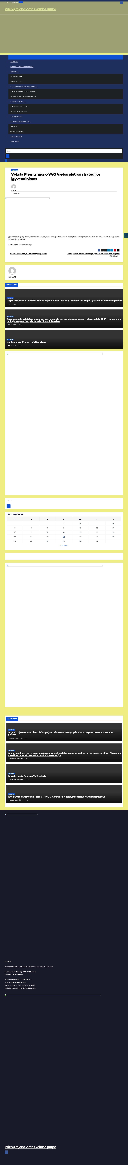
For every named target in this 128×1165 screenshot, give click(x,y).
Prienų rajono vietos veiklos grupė (30, 9)
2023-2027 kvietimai (16, 81)
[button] (5, 147)
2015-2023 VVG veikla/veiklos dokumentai (23, 96)
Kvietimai (14, 72)
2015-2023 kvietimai (16, 76)
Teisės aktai (13, 126)
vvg (14, 191)
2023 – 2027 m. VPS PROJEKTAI (18, 106)
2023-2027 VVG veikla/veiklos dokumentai (23, 91)
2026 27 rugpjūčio (16, 738)
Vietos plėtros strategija (21, 67)
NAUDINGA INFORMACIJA (20, 122)
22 (64, 537)
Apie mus (14, 62)
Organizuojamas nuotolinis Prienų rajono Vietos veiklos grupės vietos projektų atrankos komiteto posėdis (64, 300)
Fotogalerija (16, 137)
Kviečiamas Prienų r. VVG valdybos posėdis (28, 254)
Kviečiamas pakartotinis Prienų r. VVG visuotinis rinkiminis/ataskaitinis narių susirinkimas (56, 796)
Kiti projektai (16, 117)
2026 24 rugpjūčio (16, 779)
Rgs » (66, 545)
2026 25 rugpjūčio (16, 758)
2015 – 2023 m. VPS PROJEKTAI (18, 111)
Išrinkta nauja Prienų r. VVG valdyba (26, 342)
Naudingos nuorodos (17, 131)
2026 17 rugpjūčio (16, 800)
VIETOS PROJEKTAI (17, 102)
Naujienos (15, 170)
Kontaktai (14, 141)
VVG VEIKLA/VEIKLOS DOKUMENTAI (23, 87)
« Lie (61, 545)
